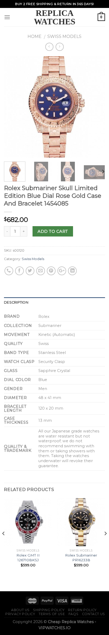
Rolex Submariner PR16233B (81, 557)
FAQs (73, 614)
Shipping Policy (48, 610)
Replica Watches (54, 17)
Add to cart (53, 231)
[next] (96, 106)
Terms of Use (52, 614)
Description (16, 302)
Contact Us (93, 614)
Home (35, 36)
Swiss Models (64, 36)
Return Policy (82, 610)
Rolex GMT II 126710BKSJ (28, 557)
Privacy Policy (20, 614)
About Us (20, 610)
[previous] (12, 106)
